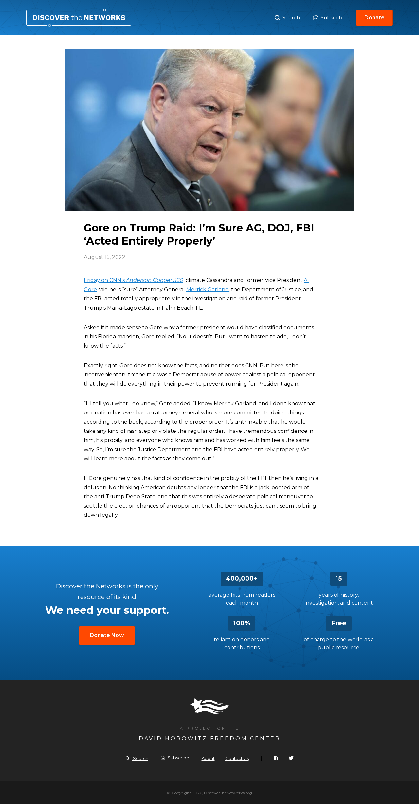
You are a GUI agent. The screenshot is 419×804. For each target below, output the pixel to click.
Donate (374, 17)
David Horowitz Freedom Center (210, 738)
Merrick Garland (207, 289)
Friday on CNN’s (133, 280)
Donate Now (107, 635)
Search (291, 17)
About (208, 758)
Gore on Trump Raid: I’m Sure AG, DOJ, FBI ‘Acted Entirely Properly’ (78, 18)
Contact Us (237, 758)
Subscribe (333, 17)
